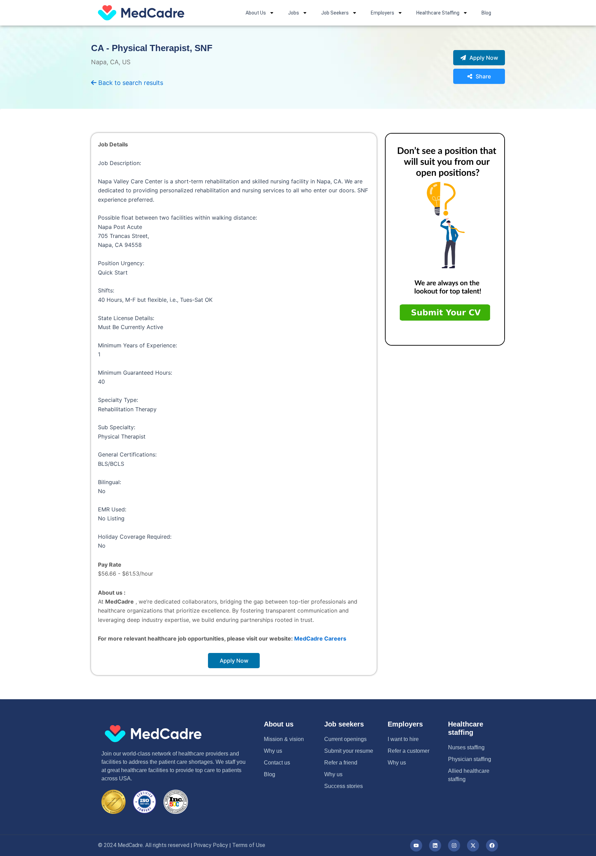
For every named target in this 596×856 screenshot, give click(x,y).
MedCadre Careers (320, 638)
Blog (486, 13)
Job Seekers (335, 13)
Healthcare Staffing (437, 13)
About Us (256, 13)
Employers (382, 13)
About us (279, 724)
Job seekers (344, 724)
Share (483, 76)
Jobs (293, 13)
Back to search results (130, 82)
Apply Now (483, 57)
